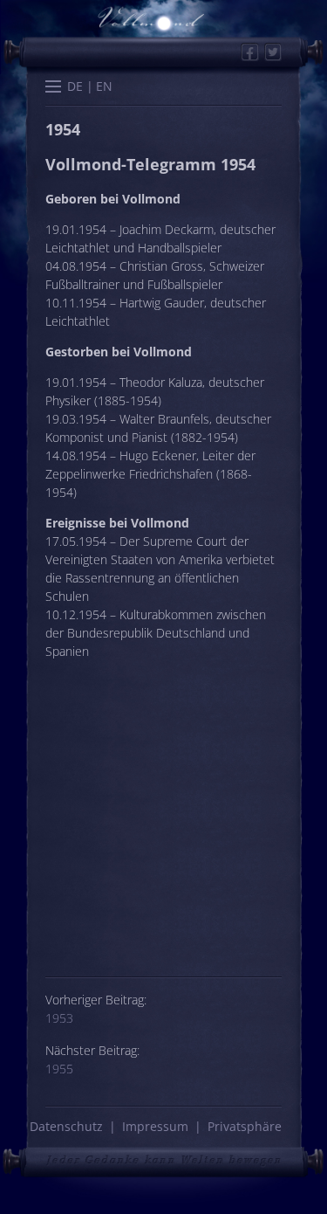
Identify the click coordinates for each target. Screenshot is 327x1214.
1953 (59, 1018)
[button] (53, 88)
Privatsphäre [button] (245, 1126)
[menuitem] (75, 86)
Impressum (155, 1126)
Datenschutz (66, 1126)
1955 (59, 1068)
